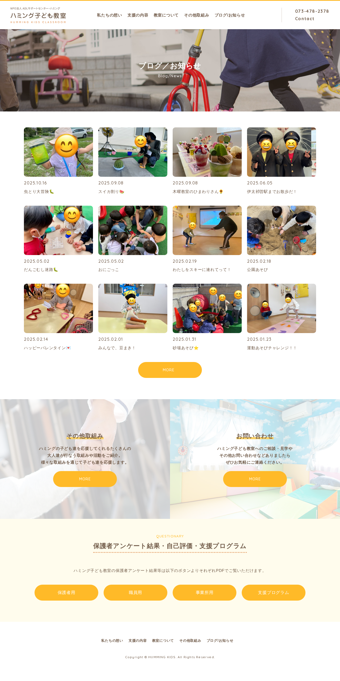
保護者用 (66, 592)
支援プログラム (273, 592)
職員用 (135, 592)
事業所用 (205, 592)
